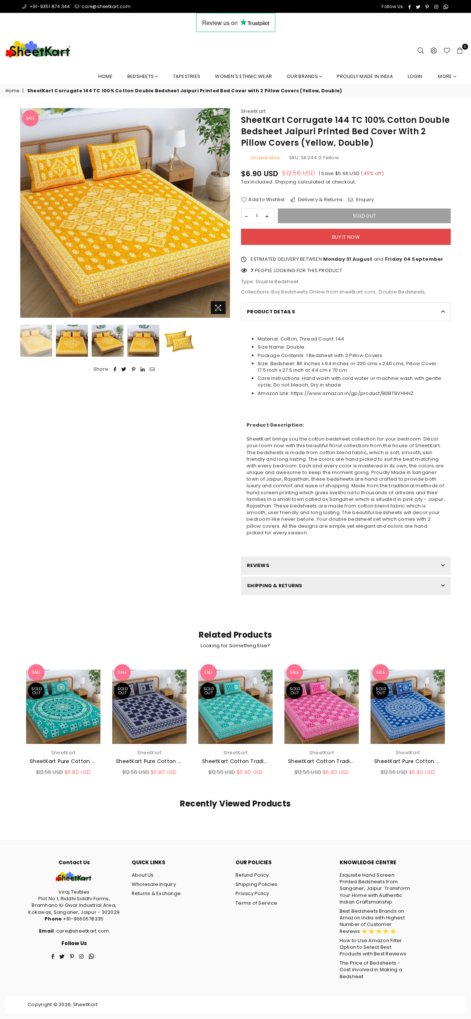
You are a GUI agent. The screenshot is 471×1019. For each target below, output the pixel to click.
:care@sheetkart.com (81, 930)
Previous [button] (26, 213)
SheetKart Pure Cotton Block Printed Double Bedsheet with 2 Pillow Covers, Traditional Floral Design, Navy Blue (149, 761)
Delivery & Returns (320, 199)
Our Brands (303, 76)
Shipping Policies (256, 884)
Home (105, 76)
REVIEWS (258, 565)
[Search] (420, 50)
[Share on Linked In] (143, 369)
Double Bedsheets (402, 291)
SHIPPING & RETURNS (274, 585)
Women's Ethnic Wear (243, 76)
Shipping (286, 181)
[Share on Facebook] (115, 369)
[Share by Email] (152, 369)
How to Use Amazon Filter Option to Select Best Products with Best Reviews (373, 947)
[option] (125, 213)
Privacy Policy (252, 893)
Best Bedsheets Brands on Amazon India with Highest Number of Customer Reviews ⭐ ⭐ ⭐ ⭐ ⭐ (372, 921)
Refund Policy (252, 875)
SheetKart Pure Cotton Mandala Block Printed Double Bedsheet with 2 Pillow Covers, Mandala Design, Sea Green (63, 761)
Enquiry (364, 199)
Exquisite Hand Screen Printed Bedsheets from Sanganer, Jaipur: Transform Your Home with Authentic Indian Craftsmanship (375, 888)
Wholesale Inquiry (154, 884)
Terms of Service (256, 902)
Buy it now (346, 237)
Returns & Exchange (156, 893)
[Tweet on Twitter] (124, 369)
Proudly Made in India (365, 76)
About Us (143, 875)
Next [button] (223, 213)
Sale (30, 118)
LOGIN (415, 76)
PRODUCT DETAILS (271, 311)
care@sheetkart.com (106, 6)
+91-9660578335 (83, 918)
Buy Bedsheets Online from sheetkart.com (323, 291)
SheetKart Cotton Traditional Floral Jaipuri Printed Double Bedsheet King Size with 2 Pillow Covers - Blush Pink (321, 761)
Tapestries (187, 76)
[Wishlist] (447, 50)
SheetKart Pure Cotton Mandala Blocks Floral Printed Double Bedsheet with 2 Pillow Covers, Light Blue (407, 761)
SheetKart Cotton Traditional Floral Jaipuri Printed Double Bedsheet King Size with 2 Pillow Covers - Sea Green (235, 761)
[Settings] (433, 50)
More (445, 76)
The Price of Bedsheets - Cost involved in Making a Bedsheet (371, 969)
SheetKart (253, 111)
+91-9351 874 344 (49, 6)
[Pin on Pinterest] (134, 369)
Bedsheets (141, 76)
